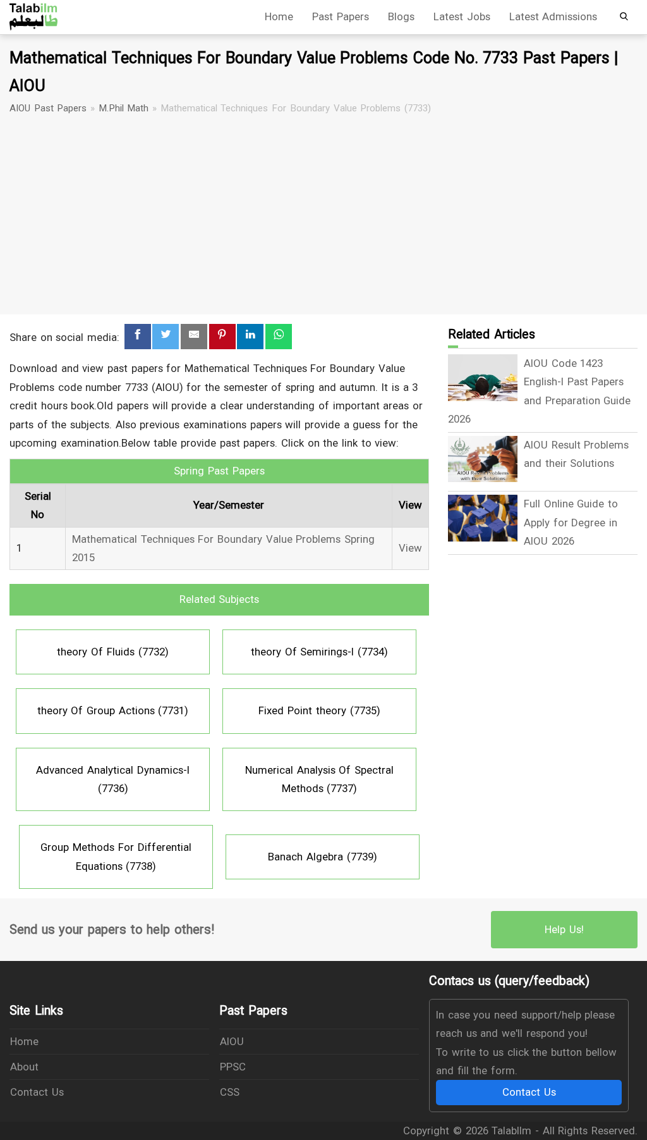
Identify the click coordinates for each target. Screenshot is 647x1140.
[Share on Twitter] (165, 337)
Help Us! (564, 929)
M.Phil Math (124, 108)
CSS (229, 1092)
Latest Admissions (553, 16)
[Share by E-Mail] (194, 337)
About (24, 1066)
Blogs (401, 16)
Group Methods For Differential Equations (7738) (115, 856)
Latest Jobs (461, 16)
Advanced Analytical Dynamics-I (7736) (112, 779)
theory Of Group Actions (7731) (113, 710)
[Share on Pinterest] (222, 337)
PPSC (233, 1066)
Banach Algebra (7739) (322, 856)
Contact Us (37, 1092)
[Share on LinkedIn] (250, 337)
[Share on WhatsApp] (278, 337)
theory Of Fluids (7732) (112, 651)
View (410, 548)
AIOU (232, 1041)
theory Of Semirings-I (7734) (319, 651)
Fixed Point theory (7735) (319, 710)
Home (279, 16)
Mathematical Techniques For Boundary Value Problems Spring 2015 (223, 548)
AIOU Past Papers (48, 108)
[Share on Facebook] (137, 337)
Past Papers (340, 16)
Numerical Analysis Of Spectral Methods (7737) (319, 779)
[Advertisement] (323, 215)
